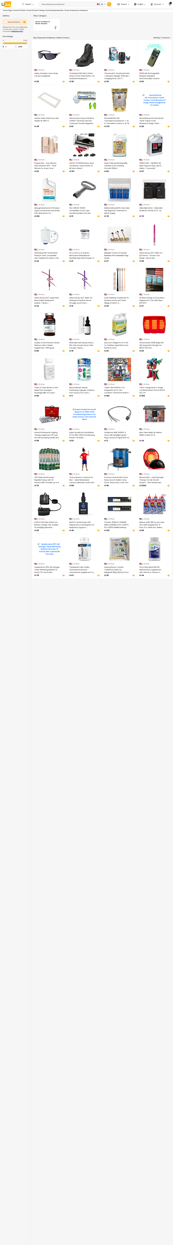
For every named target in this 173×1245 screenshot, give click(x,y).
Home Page (7, 10)
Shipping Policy (17, 31)
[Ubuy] (6, 4)
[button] (123, 4)
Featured (165, 38)
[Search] (109, 4)
